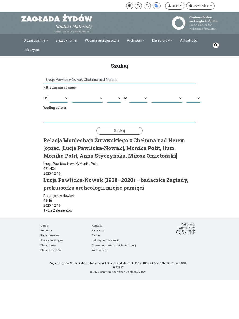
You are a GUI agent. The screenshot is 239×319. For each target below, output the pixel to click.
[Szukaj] (216, 45)
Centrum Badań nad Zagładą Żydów (123, 271)
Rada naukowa (50, 235)
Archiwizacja (100, 250)
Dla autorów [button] (161, 40)
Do (125, 98)
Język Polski (200, 5)
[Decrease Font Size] (147, 5)
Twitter (96, 235)
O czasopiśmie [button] (34, 40)
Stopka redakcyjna (51, 240)
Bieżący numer (66, 40)
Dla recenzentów (50, 250)
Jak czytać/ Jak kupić (105, 240)
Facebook (98, 230)
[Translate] (157, 5)
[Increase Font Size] (138, 5)
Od (45, 98)
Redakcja (46, 230)
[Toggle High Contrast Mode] (129, 5)
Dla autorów (48, 245)
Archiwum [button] (134, 40)
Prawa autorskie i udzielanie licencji (114, 245)
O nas (44, 225)
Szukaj (119, 130)
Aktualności (188, 40)
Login (175, 5)
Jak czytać (31, 50)
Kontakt (97, 225)
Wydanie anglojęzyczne (102, 40)
